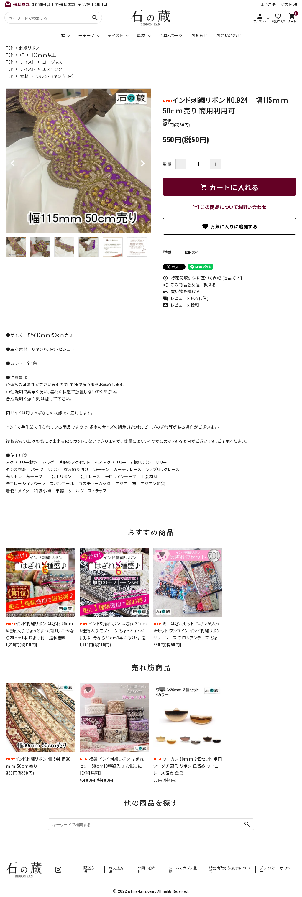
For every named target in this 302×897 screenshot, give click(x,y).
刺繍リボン (29, 48)
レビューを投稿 (181, 305)
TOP (9, 48)
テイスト (115, 35)
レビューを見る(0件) (185, 298)
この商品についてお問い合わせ (229, 206)
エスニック (52, 69)
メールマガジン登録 (183, 869)
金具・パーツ (170, 35)
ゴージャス (52, 62)
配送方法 (89, 869)
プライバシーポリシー (275, 869)
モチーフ (86, 35)
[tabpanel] (78, 160)
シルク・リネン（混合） (55, 76)
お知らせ (199, 35)
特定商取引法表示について (229, 869)
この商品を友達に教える (189, 284)
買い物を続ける (181, 291)
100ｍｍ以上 (44, 55)
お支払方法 (116, 869)
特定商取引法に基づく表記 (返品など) (202, 277)
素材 (141, 35)
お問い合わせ (228, 35)
